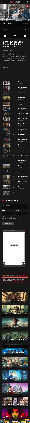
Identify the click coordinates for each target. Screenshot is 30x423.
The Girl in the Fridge (23, 118)
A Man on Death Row (23, 113)
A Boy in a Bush (21, 103)
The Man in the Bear (22, 97)
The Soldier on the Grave (23, 186)
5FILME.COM (18, 281)
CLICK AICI (22, 275)
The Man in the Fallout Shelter (23, 123)
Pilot (19, 82)
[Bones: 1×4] (25, 36)
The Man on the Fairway (23, 150)
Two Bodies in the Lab (23, 155)
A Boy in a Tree (21, 92)
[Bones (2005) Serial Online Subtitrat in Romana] (15, 36)
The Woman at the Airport (23, 129)
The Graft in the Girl (22, 181)
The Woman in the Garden (23, 144)
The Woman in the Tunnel (23, 160)
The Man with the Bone (23, 171)
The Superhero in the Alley (23, 139)
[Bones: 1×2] (5, 36)
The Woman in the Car (23, 134)
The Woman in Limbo (23, 192)
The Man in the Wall (22, 108)
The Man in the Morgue (23, 176)
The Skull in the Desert (23, 165)
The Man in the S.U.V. (23, 87)
